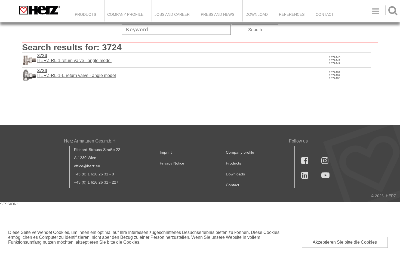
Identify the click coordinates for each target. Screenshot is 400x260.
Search (255, 29)
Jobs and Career (172, 14)
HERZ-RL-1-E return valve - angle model (76, 73)
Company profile (240, 152)
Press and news (217, 14)
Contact (325, 14)
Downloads (235, 174)
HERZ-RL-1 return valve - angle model (74, 58)
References (291, 14)
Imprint (166, 152)
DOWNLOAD (256, 14)
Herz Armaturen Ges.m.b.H (90, 141)
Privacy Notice (172, 163)
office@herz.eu (87, 166)
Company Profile (125, 14)
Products (85, 14)
